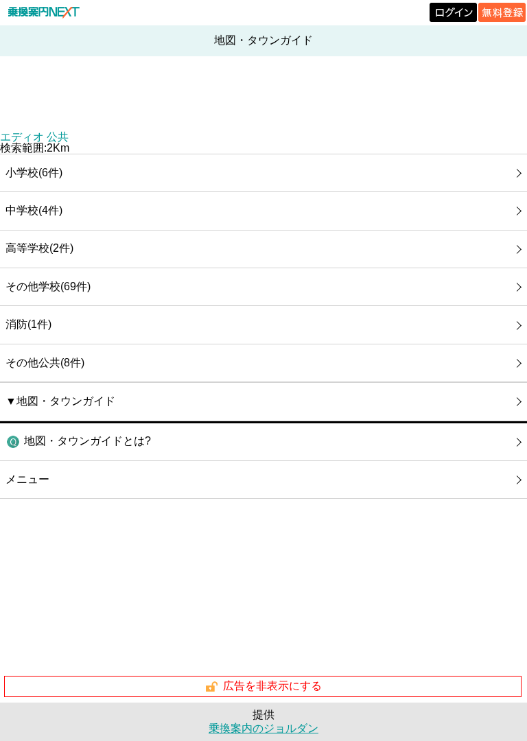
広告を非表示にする (272, 686)
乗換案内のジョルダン (263, 728)
